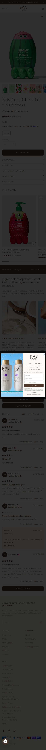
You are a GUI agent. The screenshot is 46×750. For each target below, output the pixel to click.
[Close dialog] (43, 354)
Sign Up (34, 385)
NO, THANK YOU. (34, 392)
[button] (5, 741)
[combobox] (26, 382)
